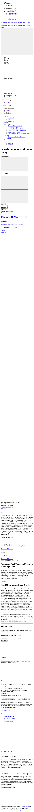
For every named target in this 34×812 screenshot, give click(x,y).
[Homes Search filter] (14, 196)
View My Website (19, 224)
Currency (10, 143)
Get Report (4, 640)
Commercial (11, 121)
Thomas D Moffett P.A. (14, 216)
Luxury (6, 122)
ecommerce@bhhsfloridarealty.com (14, 810)
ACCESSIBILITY (9, 721)
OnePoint (6, 135)
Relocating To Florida (14, 132)
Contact (6, 141)
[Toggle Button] (17, 41)
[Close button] (14, 164)
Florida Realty (25, 806)
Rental (9, 119)
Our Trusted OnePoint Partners (16, 137)
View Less (10, 537)
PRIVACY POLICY (10, 718)
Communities (8, 138)
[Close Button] (14, 182)
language (10, 144)
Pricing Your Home (13, 127)
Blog (5, 140)
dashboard (10, 5)
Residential (11, 118)
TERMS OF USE (9, 716)
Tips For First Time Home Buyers (17, 130)
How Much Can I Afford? (15, 126)
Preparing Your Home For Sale (16, 129)
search (3, 209)
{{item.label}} (12, 10)
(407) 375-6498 (12, 227)
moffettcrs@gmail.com (7, 224)
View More (4, 537)
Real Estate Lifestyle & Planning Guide (18, 133)
